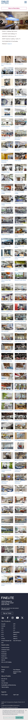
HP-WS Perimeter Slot (6, 640)
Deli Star (3, 86)
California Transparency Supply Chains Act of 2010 (13, 702)
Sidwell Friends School (20, 573)
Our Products (5, 621)
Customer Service (5, 647)
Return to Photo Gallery (14, 8)
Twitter (22, 618)
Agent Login (16, 694)
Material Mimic (16, 632)
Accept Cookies (19, 717)
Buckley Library (4, 420)
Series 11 (15, 634)
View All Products (17, 640)
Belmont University (5, 460)
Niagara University (19, 203)
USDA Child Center (19, 410)
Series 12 (9, 43)
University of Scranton (6, 554)
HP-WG (3, 638)
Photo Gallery (4, 658)
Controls (3, 626)
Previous (1, 21)
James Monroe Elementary (18, 138)
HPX (14, 628)
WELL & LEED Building (6, 662)
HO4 (2, 628)
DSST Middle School (19, 430)
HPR (14, 624)
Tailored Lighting (5, 687)
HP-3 (2, 634)
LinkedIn (2, 618)
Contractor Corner (5, 649)
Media (2, 671)
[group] (14, 28)
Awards (3, 669)
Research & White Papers (17, 672)
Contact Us (3, 651)
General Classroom (19, 75)
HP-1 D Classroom (19, 64)
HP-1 (2, 630)
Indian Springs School (20, 331)
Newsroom (5, 667)
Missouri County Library (20, 280)
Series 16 (15, 638)
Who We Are (4, 678)
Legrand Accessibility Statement (10, 705)
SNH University (4, 331)
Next (26, 21)
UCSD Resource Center (20, 564)
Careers (3, 681)
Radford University (5, 450)
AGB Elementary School (20, 390)
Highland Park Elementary (18, 470)
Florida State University (20, 351)
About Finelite (6, 676)
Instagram (12, 618)
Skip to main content (4, 3)
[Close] (25, 710)
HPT (14, 626)
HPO (2, 642)
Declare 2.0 (3, 656)
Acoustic (3, 624)
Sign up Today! (7, 613)
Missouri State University (7, 371)
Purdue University (5, 182)
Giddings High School (20, 583)
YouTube (17, 618)
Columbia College (5, 172)
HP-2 (2, 632)
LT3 (14, 630)
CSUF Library (18, 160)
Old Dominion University (20, 96)
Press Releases (16, 669)
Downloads (3, 653)
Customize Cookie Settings (9, 717)
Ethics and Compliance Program (9, 707)
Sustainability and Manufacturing (8, 685)
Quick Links (5, 645)
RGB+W (3, 660)
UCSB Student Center (6, 573)
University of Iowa (19, 493)
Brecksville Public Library (20, 554)
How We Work (4, 683)
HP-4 (2, 636)
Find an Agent (4, 694)
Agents (3, 692)
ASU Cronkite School (6, 564)
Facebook (7, 618)
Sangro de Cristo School (7, 544)
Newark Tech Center (5, 524)
